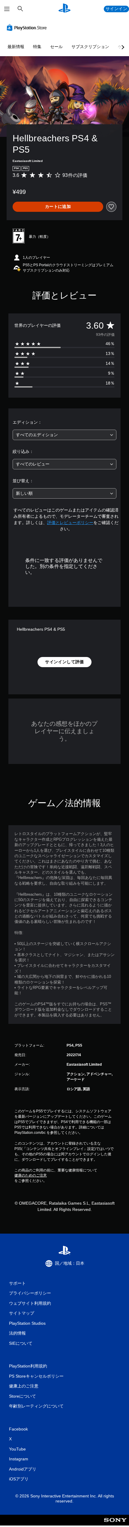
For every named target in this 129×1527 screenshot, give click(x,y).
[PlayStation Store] (28, 27)
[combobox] (64, 435)
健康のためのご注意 (30, 1175)
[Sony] (115, 1524)
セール (56, 46)
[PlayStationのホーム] (64, 9)
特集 (37, 46)
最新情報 (16, 46)
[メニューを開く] (7, 9)
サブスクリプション (90, 46)
